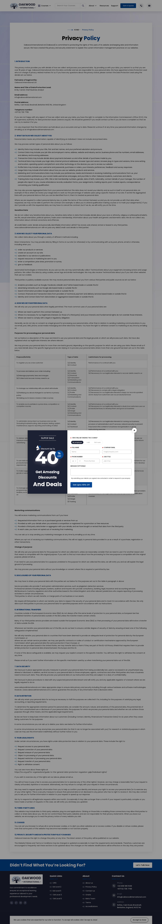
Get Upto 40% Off (81, 484)
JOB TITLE (107, 457)
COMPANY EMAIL (109, 447)
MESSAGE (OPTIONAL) (78, 466)
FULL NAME (75, 447)
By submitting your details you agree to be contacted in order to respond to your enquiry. (100, 478)
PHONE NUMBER (77, 457)
